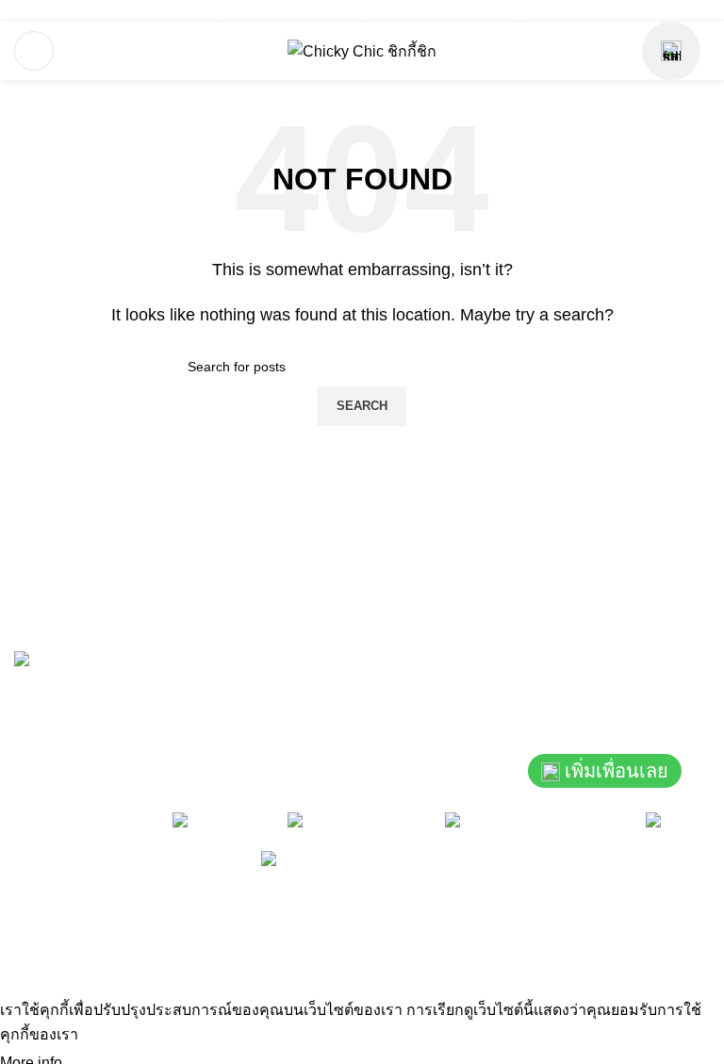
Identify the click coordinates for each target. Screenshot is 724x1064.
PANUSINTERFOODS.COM (603, 939)
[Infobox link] (206, 11)
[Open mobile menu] (34, 51)
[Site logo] (362, 50)
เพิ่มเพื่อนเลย (616, 771)
